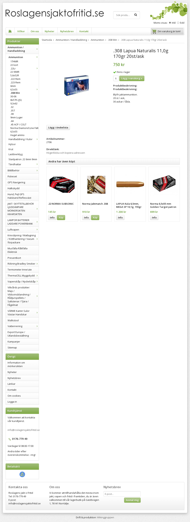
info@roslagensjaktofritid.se (24, 430)
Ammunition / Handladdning (16, 49)
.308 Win (15, 93)
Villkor (21, 31)
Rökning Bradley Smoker (21, 263)
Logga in (12, 401)
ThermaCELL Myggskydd (21, 275)
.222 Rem (15, 79)
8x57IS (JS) (16, 100)
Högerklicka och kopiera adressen (65, 152)
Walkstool (13, 320)
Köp (61, 217)
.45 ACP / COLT (18, 124)
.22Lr (13, 68)
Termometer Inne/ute (20, 269)
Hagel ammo (17, 135)
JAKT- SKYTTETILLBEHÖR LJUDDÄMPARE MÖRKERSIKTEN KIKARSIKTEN (21, 209)
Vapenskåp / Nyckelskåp (22, 281)
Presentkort (14, 258)
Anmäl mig (132, 500)
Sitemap (12, 347)
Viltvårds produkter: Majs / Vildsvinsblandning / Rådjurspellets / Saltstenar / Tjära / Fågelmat (19, 296)
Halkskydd (13, 188)
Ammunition (16, 57)
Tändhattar (15, 164)
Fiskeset (12, 176)
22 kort (14, 65)
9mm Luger (16, 117)
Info (52, 217)
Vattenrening (15, 326)
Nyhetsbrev (67, 31)
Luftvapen (13, 229)
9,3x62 (13, 103)
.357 (12, 110)
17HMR (14, 61)
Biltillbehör (13, 170)
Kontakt (84, 31)
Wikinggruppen (105, 517)
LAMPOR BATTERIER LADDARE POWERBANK (20, 221)
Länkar (11, 383)
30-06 (13, 96)
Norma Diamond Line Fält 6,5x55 (24, 129)
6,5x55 (13, 89)
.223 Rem (15, 82)
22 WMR (14, 71)
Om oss (35, 31)
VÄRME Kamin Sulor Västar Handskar (19, 312)
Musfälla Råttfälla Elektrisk (17, 250)
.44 (12, 121)
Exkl (182, 22)
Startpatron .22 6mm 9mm (23, 159)
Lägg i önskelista (58, 127)
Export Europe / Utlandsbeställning (18, 333)
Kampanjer (14, 341)
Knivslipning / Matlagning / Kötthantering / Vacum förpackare (22, 239)
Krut (11, 149)
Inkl (174, 22)
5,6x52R (14, 75)
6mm (13, 86)
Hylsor (12, 144)
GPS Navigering (16, 182)
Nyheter (49, 31)
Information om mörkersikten (16, 364)
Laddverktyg (15, 154)
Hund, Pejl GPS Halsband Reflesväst (19, 196)
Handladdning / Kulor (20, 139)
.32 (12, 107)
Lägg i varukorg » (131, 78)
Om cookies (14, 395)
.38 (12, 114)
